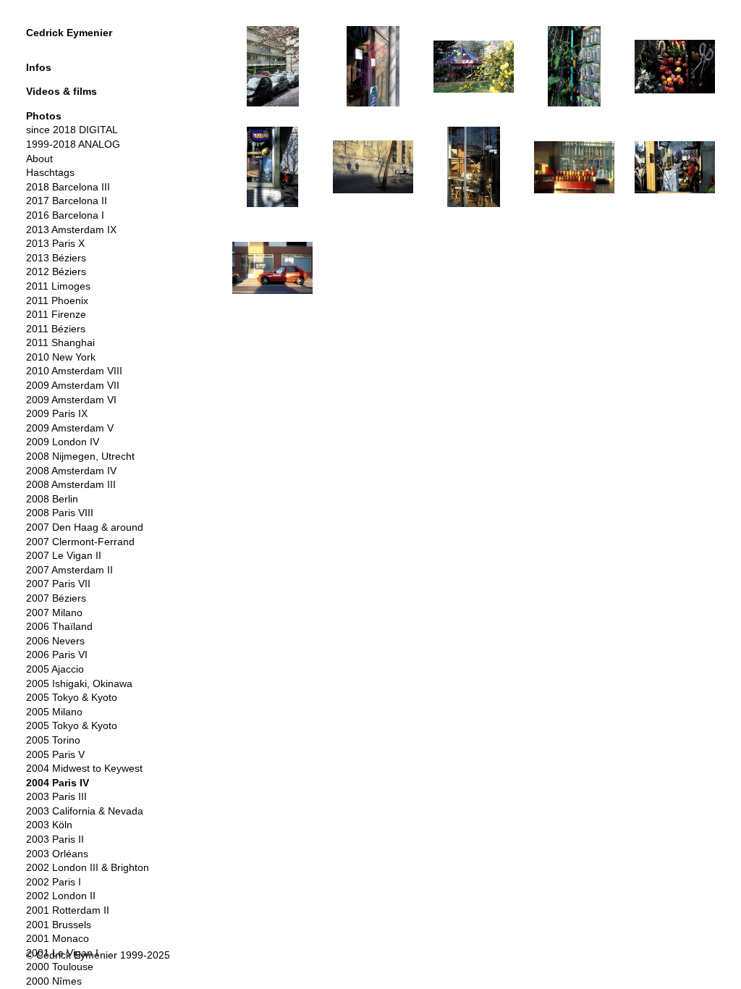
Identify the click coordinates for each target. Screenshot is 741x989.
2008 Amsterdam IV (71, 470)
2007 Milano (54, 612)
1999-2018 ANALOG (73, 144)
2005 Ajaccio (55, 669)
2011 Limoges (58, 286)
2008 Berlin (52, 499)
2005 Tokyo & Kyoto (71, 697)
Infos (38, 67)
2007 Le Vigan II (63, 555)
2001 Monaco (57, 938)
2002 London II (61, 895)
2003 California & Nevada (84, 811)
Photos (44, 116)
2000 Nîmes (54, 981)
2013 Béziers (56, 258)
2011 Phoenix (57, 300)
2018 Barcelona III (68, 187)
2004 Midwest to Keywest (84, 768)
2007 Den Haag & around (84, 527)
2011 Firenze (56, 314)
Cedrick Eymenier (69, 32)
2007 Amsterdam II (69, 570)
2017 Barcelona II (66, 200)
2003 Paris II (55, 839)
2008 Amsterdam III (71, 484)
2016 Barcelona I (65, 215)
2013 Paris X (55, 243)
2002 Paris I (53, 882)
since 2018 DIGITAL (72, 129)
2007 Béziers (56, 598)
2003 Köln (49, 824)
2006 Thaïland (59, 626)
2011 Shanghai (60, 342)
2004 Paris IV (57, 782)
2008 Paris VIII (59, 512)
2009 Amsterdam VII (72, 385)
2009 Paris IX (57, 413)
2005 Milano (54, 711)
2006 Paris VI (57, 654)
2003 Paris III (56, 796)
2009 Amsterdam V (70, 428)
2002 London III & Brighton (87, 867)
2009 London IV (62, 441)
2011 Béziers (55, 328)
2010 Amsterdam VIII (74, 370)
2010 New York (61, 357)
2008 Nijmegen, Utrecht (80, 456)
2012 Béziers (56, 271)
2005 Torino (53, 740)
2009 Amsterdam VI (71, 399)
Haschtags (50, 172)
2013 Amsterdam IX (71, 229)
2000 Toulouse (59, 966)
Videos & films (61, 91)
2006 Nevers (55, 641)
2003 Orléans (57, 853)
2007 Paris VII (58, 583)
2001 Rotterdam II (67, 910)
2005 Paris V (55, 754)
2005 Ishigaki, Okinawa (79, 683)
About (39, 158)
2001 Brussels (58, 924)
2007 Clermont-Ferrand (80, 541)
